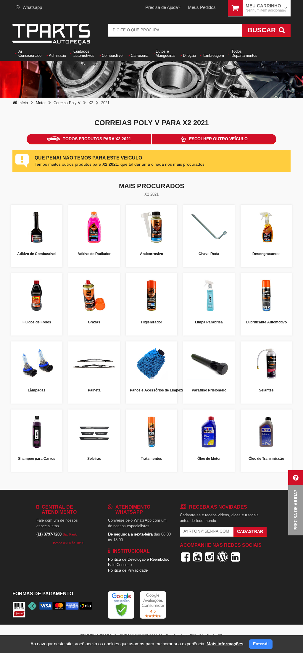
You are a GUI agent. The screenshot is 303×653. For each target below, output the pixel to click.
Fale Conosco (120, 564)
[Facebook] (185, 557)
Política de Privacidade (128, 570)
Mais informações (225, 643)
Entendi (261, 643)
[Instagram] (209, 557)
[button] (295, 503)
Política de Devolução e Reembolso (138, 559)
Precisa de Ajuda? (162, 7)
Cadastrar (250, 531)
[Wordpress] (222, 557)
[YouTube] (197, 557)
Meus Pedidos (202, 7)
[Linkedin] (235, 557)
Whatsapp (32, 7)
